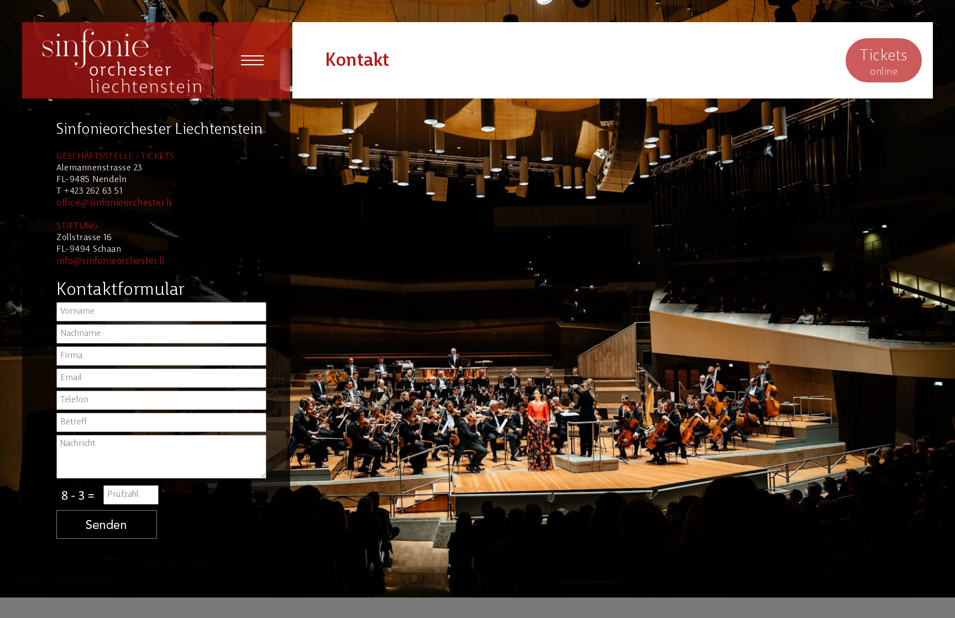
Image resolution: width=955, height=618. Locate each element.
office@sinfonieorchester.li (114, 203)
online (883, 63)
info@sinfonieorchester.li (110, 261)
